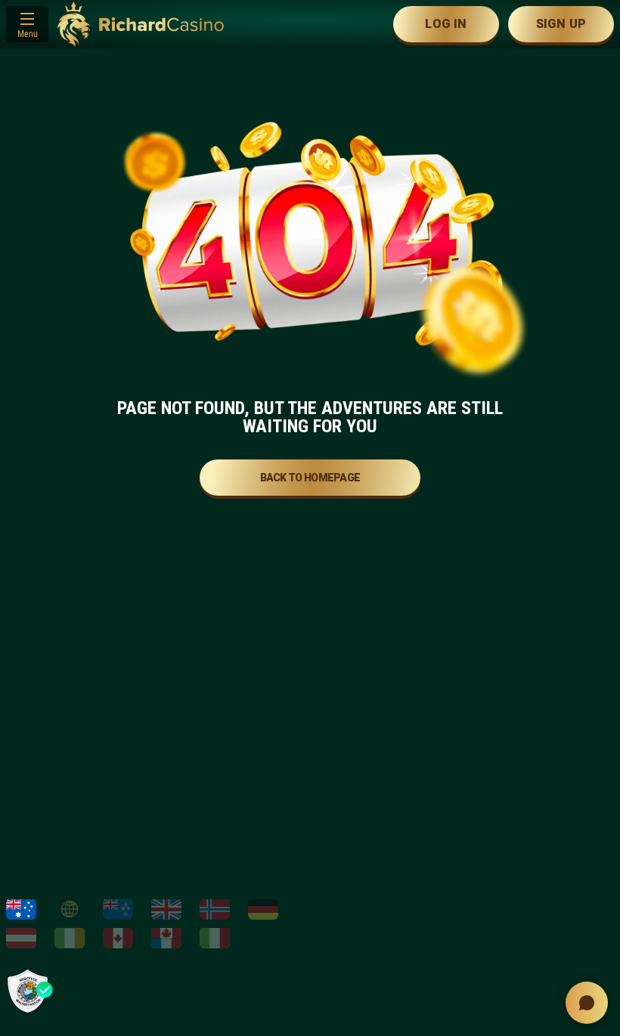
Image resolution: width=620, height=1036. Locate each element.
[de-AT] (21, 937)
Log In (446, 24)
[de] (263, 909)
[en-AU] (21, 909)
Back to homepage (310, 478)
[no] (215, 909)
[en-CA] (118, 937)
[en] (166, 909)
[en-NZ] (118, 909)
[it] (215, 937)
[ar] (69, 909)
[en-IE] (69, 937)
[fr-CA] (166, 937)
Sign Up (561, 24)
